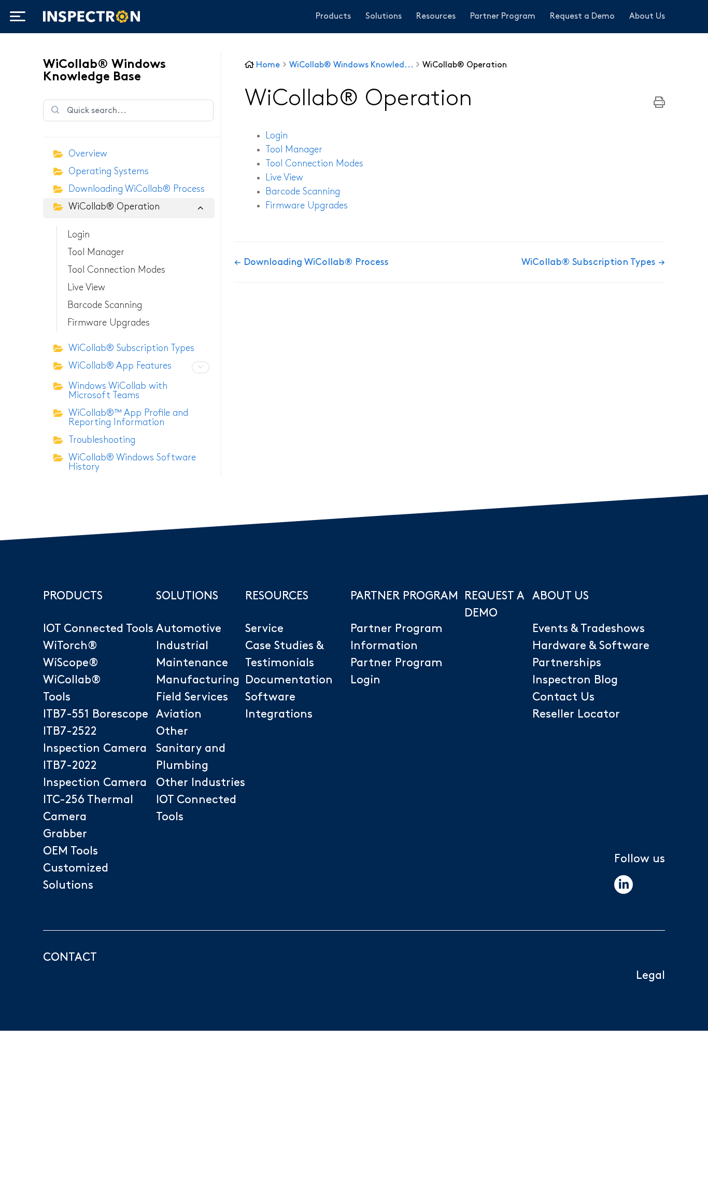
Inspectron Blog (575, 680)
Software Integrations (279, 706)
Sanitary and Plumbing (190, 757)
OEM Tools (70, 851)
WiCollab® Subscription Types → (593, 262)
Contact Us (563, 697)
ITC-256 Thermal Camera (88, 808)
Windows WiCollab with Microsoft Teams (117, 391)
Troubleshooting (101, 440)
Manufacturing (197, 680)
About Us (647, 16)
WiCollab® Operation (114, 206)
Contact (70, 957)
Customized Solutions (75, 877)
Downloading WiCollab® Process (136, 189)
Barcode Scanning (104, 305)
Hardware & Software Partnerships (590, 654)
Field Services (192, 697)
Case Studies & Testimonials (284, 654)
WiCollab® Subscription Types (131, 348)
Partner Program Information (396, 637)
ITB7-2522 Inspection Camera (95, 740)
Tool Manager (95, 252)
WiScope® (70, 662)
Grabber (65, 834)
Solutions (383, 16)
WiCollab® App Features (120, 365)
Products (333, 16)
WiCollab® (72, 680)
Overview (87, 153)
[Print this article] (659, 102)
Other (172, 731)
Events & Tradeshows (588, 628)
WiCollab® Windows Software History (132, 462)
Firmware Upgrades (108, 322)
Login (78, 234)
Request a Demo (582, 16)
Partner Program (502, 16)
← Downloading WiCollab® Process (311, 262)
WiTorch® (70, 645)
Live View (86, 287)
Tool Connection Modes (116, 269)
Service (264, 628)
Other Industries (200, 782)
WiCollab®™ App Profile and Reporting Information (128, 418)
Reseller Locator (576, 714)
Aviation (179, 714)
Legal (650, 975)
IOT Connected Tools (98, 628)
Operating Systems (108, 171)
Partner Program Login (396, 671)
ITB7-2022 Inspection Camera (95, 774)
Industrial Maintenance (192, 654)
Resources (436, 16)
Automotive (188, 628)
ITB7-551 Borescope (95, 714)
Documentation (289, 680)
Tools (56, 697)
